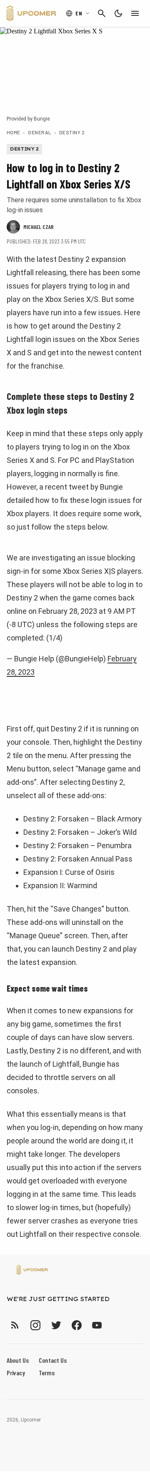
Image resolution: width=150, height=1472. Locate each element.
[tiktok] (112, 1325)
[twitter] (56, 1325)
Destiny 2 (72, 132)
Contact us (53, 1360)
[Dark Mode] (118, 13)
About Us (18, 1360)
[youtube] (97, 1325)
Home (13, 132)
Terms (47, 1373)
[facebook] (76, 1325)
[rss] (15, 1325)
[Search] (101, 13)
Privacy (16, 1373)
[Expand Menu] (135, 13)
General (39, 132)
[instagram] (35, 1325)
